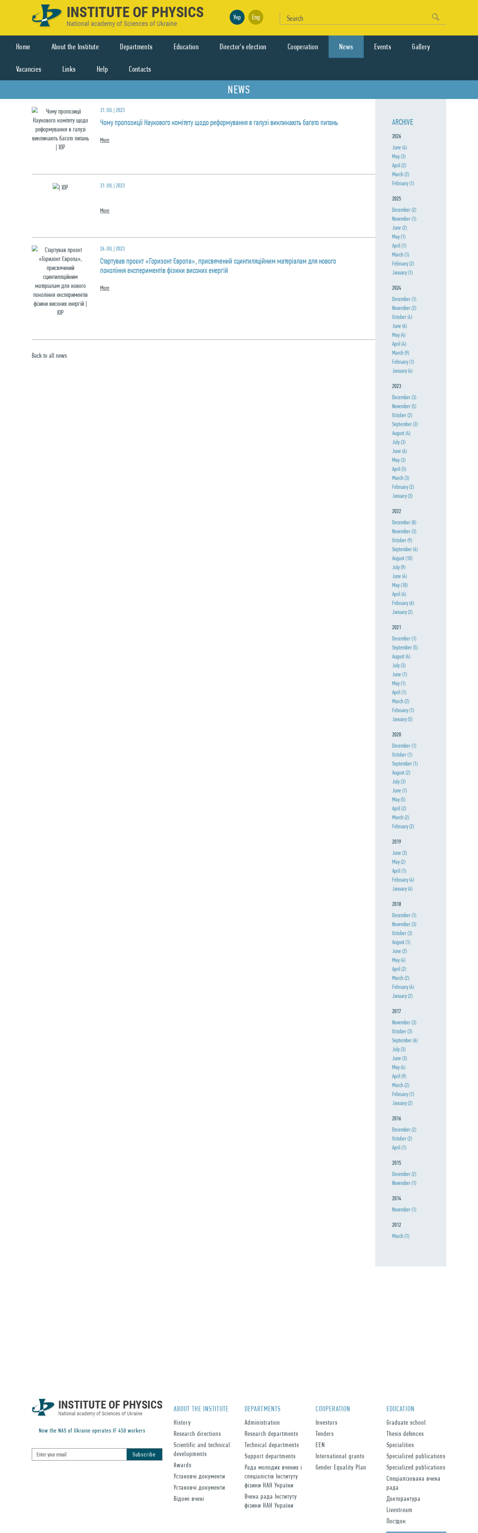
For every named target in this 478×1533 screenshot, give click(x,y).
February (403, 183)
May (398, 156)
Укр (237, 17)
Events (382, 46)
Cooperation (303, 46)
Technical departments (272, 1445)
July (398, 442)
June (399, 147)
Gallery (421, 46)
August (401, 433)
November (404, 218)
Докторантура (403, 1498)
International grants (340, 1456)
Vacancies (28, 69)
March (400, 174)
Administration (262, 1422)
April (399, 165)
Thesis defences (405, 1433)
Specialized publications (416, 1456)
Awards (183, 1465)
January (402, 272)
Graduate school (406, 1422)
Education (186, 46)
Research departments (271, 1433)
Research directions (197, 1433)
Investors (327, 1422)
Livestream (400, 1510)
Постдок (396, 1521)
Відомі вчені (189, 1498)
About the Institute (75, 46)
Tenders (325, 1433)
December (404, 209)
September (405, 424)
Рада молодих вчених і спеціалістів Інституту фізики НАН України (273, 1476)
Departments (136, 46)
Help (102, 69)
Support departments (270, 1456)
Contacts (140, 69)
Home (23, 46)
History (182, 1422)
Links (69, 69)
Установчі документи (199, 1476)
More (104, 140)
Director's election (243, 46)
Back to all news (49, 355)
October (402, 316)
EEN (320, 1445)
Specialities (400, 1445)
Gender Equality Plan (341, 1467)
